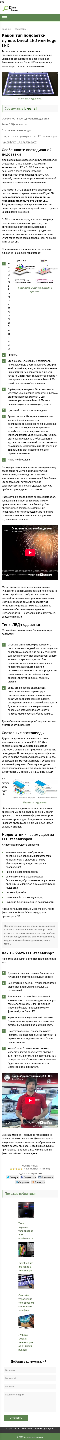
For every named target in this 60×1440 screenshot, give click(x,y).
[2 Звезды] (14, 1169)
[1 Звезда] (11, 1169)
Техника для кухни (44, 1428)
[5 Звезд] (22, 1169)
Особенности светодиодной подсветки (25, 118)
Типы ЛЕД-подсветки (14, 124)
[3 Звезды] (16, 1169)
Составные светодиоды (16, 130)
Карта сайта (12, 1428)
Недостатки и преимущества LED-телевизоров (29, 136)
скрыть (30, 108)
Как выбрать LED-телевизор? (19, 142)
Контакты (27, 1428)
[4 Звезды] (19, 1169)
